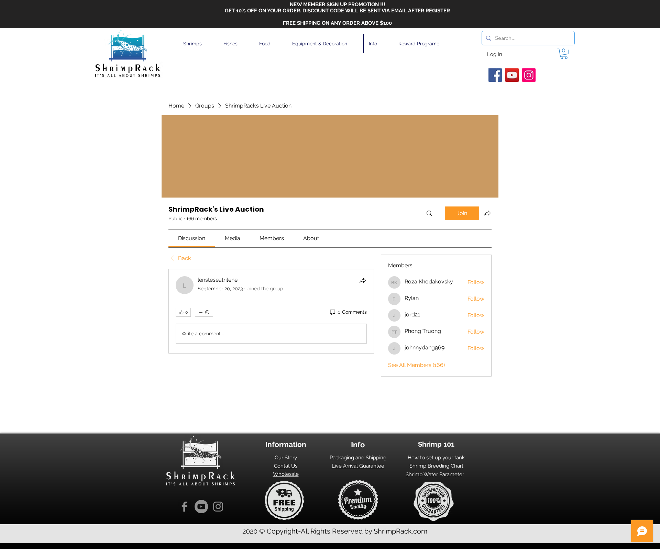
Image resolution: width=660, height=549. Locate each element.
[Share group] (487, 213)
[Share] (363, 280)
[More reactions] (204, 312)
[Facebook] (495, 75)
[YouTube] (512, 75)
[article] (271, 311)
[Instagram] (529, 75)
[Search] (429, 213)
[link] (191, 238)
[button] (198, 43)
